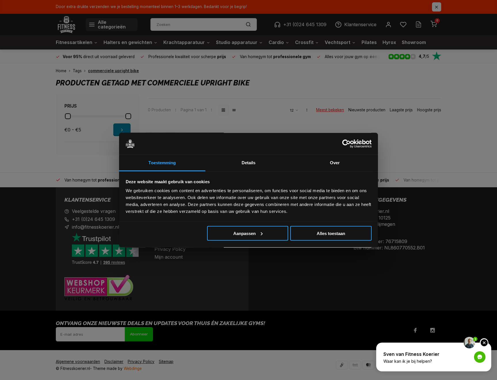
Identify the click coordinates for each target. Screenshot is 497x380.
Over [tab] (335, 162)
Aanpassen (244, 233)
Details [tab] (249, 162)
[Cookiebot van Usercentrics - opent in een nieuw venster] (346, 144)
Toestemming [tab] (162, 162)
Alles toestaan (331, 233)
